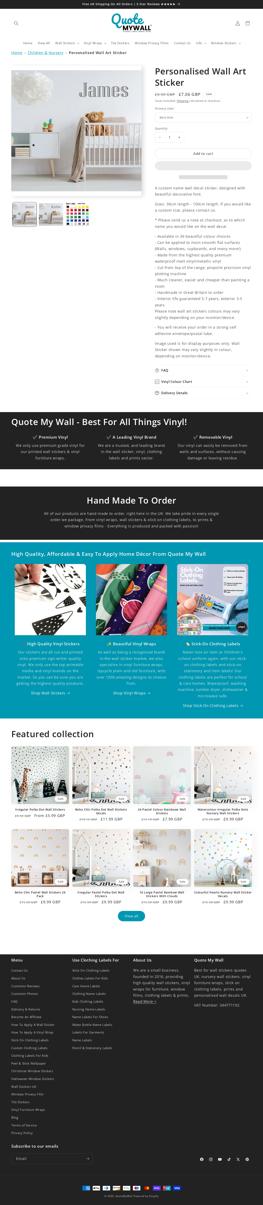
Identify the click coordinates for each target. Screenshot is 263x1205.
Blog (14, 1117)
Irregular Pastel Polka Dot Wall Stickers (101, 894)
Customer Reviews (25, 986)
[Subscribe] (87, 1158)
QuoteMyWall (124, 1196)
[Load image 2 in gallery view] (51, 214)
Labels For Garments (88, 1032)
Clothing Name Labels (89, 994)
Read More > (144, 1001)
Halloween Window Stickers (32, 1079)
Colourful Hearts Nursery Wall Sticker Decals (223, 894)
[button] (203, 166)
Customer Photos (24, 994)
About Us (18, 978)
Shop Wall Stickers (48, 693)
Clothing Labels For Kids (29, 1055)
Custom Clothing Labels (29, 1048)
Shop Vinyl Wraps (129, 693)
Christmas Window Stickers (32, 1071)
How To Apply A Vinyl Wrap (32, 1032)
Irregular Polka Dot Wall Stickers (40, 809)
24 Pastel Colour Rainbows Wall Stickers (162, 811)
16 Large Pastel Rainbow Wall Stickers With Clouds (162, 894)
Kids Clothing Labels (87, 1001)
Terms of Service (24, 1125)
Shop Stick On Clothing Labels (210, 705)
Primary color (164, 108)
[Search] (16, 23)
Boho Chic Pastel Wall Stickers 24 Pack (40, 894)
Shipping (183, 101)
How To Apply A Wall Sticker (33, 1025)
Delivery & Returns (25, 1009)
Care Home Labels (86, 986)
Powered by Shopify (146, 1196)
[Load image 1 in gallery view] (25, 214)
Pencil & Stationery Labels (92, 1048)
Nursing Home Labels (88, 1009)
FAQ (14, 1001)
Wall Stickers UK (23, 1086)
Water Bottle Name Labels (92, 1025)
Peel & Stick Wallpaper (28, 1063)
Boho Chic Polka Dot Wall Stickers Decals (101, 811)
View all (131, 916)
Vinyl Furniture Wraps (28, 1110)
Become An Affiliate (26, 1017)
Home (16, 52)
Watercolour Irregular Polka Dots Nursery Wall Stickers (223, 811)
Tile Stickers (20, 1102)
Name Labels (82, 1040)
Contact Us (19, 970)
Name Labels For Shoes (90, 1017)
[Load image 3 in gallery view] (77, 214)
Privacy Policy (22, 1133)
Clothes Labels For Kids (90, 978)
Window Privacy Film (27, 1094)
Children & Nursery (45, 52)
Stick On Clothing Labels (30, 1040)
